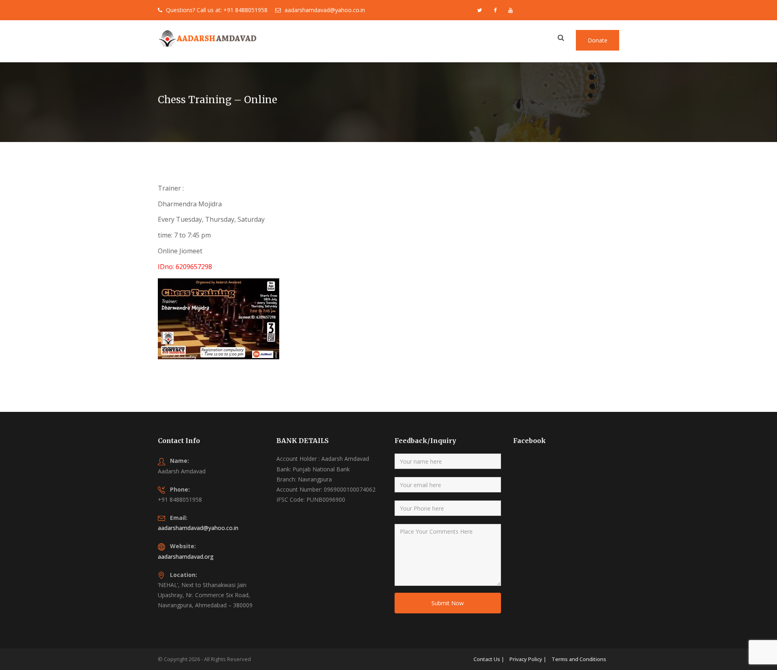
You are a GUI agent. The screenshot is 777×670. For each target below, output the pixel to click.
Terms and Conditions (579, 659)
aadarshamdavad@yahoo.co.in (198, 528)
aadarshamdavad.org (186, 556)
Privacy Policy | (528, 659)
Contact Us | (488, 659)
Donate (597, 40)
